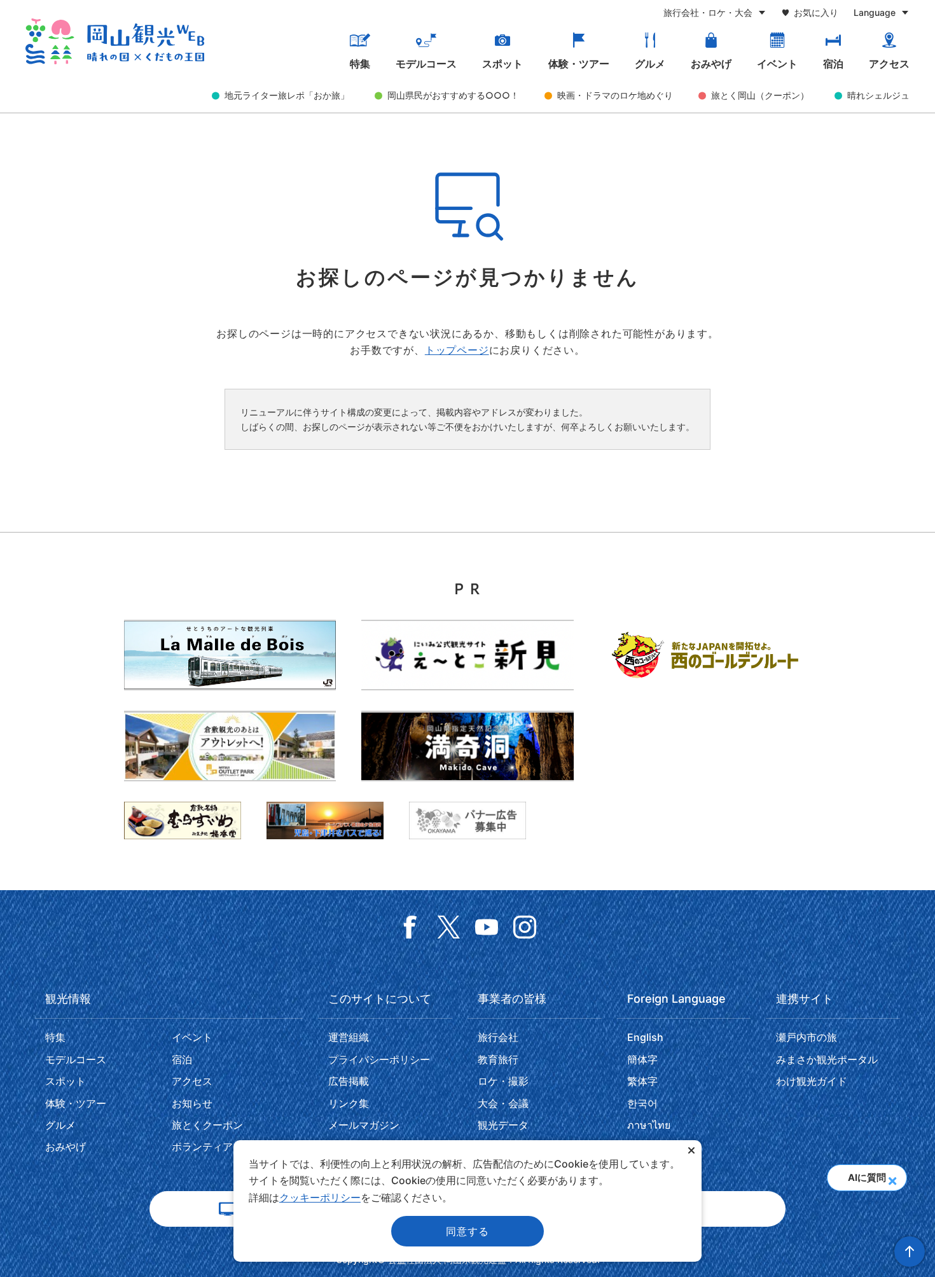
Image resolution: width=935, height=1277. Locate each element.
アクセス (889, 63)
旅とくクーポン (207, 1125)
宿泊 (833, 63)
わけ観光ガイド (811, 1081)
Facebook (410, 927)
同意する (467, 1231)
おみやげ (711, 63)
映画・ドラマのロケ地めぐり (615, 95)
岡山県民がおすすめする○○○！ (453, 95)
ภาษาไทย (648, 1125)
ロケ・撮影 (503, 1081)
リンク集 (348, 1103)
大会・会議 (503, 1103)
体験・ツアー (578, 63)
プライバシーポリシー (379, 1059)
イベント (777, 63)
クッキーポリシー (320, 1197)
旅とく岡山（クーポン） (760, 95)
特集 (360, 63)
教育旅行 (498, 1059)
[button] (892, 1177)
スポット (502, 63)
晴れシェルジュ (878, 95)
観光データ (503, 1125)
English (645, 1037)
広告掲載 (348, 1081)
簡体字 (642, 1059)
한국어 (642, 1103)
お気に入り (816, 12)
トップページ (457, 350)
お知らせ (192, 1103)
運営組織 (348, 1037)
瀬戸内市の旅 (806, 1037)
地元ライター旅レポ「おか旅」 (287, 95)
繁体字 (642, 1081)
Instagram (524, 927)
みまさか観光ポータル (827, 1059)
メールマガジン (363, 1125)
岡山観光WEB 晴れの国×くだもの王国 (114, 41)
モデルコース (426, 63)
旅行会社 (498, 1037)
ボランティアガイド (217, 1146)
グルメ (650, 63)
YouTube (486, 927)
